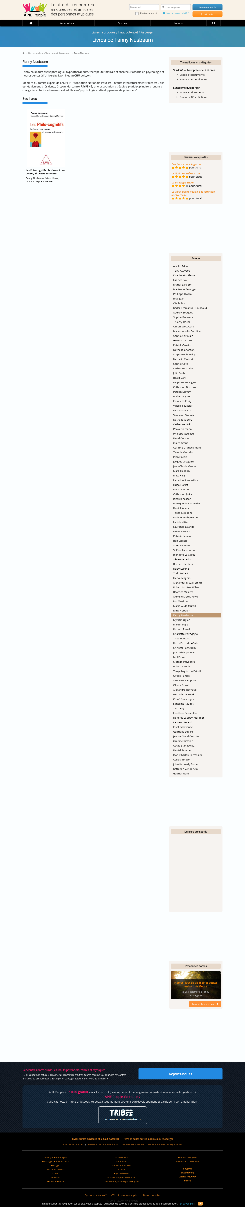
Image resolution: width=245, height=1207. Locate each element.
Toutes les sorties (204, 1004)
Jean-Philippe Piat (184, 652)
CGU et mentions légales (124, 1195)
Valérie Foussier (182, 405)
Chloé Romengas (183, 699)
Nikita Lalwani (181, 531)
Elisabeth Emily (182, 401)
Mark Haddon (181, 470)
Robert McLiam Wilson (186, 587)
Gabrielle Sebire (183, 731)
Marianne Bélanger (184, 289)
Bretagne (55, 1165)
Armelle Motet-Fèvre (185, 596)
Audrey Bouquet (183, 312)
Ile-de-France (121, 1157)
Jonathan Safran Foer (186, 713)
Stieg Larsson (181, 545)
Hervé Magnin (181, 578)
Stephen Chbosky (184, 354)
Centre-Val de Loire (55, 1169)
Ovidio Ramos (181, 675)
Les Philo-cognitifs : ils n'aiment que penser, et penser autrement (45, 172)
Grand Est (55, 1177)
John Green (180, 456)
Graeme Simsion (183, 741)
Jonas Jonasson (182, 498)
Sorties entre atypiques (133, 1144)
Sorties (122, 23)
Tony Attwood (181, 270)
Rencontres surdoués (73, 1144)
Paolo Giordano (182, 429)
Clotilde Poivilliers (184, 661)
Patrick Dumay (182, 391)
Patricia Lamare (182, 536)
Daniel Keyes (181, 508)
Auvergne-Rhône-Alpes (55, 1157)
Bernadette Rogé (183, 694)
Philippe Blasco (182, 294)
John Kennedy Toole (185, 764)
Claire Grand (180, 443)
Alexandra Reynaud (184, 689)
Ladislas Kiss (180, 522)
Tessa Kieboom (182, 512)
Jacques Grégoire (183, 461)
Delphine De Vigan (184, 382)
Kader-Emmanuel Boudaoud (190, 307)
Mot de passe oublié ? (177, 13)
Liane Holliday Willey (185, 480)
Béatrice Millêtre (183, 592)
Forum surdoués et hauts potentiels (165, 1144)
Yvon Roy (178, 708)
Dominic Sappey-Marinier (188, 717)
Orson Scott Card (183, 326)
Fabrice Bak (180, 280)
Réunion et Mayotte (187, 1157)
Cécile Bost (179, 303)
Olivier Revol (180, 685)
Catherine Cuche (183, 368)
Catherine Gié (181, 424)
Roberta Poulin (182, 666)
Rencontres (67, 23)
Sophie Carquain (183, 335)
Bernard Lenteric (183, 564)
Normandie (121, 1161)
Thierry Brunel (182, 321)
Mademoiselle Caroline (187, 331)
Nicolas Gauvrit (182, 410)
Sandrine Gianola (183, 415)
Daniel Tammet (182, 750)
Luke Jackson (181, 489)
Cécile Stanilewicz (183, 745)
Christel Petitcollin (184, 647)
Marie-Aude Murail (184, 605)
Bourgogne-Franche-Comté (55, 1161)
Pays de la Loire (121, 1173)
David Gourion (181, 438)
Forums (178, 23)
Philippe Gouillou (183, 433)
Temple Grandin (183, 452)
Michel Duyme (181, 396)
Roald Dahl (179, 377)
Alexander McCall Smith (187, 582)
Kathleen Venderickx (185, 768)
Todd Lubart (180, 573)
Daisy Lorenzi (181, 568)
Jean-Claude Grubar (185, 466)
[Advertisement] (195, 127)
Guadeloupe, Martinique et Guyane (121, 1181)
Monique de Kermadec (186, 503)
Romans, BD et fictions (192, 79)
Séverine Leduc (182, 559)
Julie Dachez (180, 373)
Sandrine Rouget (183, 703)
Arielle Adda (180, 266)
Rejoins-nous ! (180, 1073)
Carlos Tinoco (181, 759)
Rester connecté (148, 13)
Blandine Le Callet (184, 554)
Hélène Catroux (182, 340)
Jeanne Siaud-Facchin (186, 736)
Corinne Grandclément (187, 447)
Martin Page (180, 624)
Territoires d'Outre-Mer (187, 1161)
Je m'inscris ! (207, 14)
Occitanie (121, 1169)
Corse (55, 1173)
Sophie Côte (180, 363)
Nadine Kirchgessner (186, 517)
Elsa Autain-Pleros (184, 275)
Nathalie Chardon (183, 349)
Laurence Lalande (183, 526)
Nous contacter (151, 1195)
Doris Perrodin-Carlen (186, 643)
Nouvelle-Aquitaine (121, 1165)
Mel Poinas (179, 657)
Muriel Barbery (182, 284)
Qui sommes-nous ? (96, 1195)
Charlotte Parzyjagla (185, 633)
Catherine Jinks (182, 494)
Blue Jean (178, 298)
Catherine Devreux (184, 387)
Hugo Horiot (180, 484)
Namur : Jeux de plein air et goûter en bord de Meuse (195, 984)
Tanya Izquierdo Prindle (187, 671)
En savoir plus (187, 1203)
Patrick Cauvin (181, 345)
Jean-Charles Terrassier (187, 754)
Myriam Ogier (181, 619)
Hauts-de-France (55, 1181)
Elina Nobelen (181, 610)
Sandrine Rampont (184, 680)
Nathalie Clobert (183, 359)
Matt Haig (179, 475)
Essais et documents (191, 74)
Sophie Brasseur (183, 317)
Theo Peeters (181, 638)
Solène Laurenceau (184, 550)
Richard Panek (182, 629)
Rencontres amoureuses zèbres (103, 1144)
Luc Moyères (180, 601)
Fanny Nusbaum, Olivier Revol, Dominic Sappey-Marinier (45, 176)
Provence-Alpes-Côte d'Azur (122, 1177)
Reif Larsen (180, 540)
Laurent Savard (182, 722)
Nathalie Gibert (182, 419)
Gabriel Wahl (181, 773)
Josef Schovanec (182, 727)
